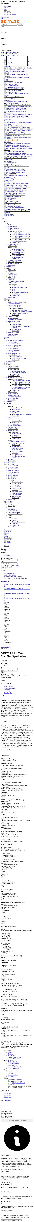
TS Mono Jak (15, 485)
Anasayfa (11, 573)
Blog (5, 9)
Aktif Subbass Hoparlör (18, 371)
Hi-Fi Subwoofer (16, 449)
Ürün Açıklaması (9, 686)
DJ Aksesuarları (19, 97)
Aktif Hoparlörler (21, 169)
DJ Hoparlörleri (19, 89)
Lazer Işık (15, 204)
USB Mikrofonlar (21, 108)
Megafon (14, 179)
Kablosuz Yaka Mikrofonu (19, 310)
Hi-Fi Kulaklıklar (21, 132)
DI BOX (13, 174)
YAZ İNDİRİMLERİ (11, 140)
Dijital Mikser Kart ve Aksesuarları (22, 414)
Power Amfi (15, 422)
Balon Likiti (15, 523)
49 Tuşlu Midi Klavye (18, 254)
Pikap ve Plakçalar (17, 454)
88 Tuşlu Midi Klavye (18, 257)
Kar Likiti (14, 520)
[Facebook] (7, 1093)
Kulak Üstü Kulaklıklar (26, 129)
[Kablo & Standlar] (10, 198)
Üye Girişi (10, 58)
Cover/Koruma (16, 294)
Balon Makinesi (19, 207)
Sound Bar (15, 453)
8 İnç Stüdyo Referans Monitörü (21, 239)
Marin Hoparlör (16, 433)
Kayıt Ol (10, 62)
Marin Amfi (15, 435)
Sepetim (10, 1054)
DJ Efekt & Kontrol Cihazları (16, 281)
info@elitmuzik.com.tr (18, 1083)
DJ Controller (18, 82)
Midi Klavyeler (19, 69)
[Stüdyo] (7, 79)
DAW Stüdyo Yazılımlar (15, 262)
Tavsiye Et (7, 691)
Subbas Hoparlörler (22, 145)
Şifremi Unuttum (15, 565)
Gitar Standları (19, 191)
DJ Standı (14, 291)
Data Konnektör (16, 496)
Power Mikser (16, 411)
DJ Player (14, 84)
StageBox (14, 413)
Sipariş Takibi (12, 1055)
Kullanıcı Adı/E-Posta (7, 558)
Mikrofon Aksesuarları (25, 114)
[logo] (10, 22)
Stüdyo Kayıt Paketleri (25, 68)
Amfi (10, 164)
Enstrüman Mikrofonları (15, 319)
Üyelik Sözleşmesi (13, 1063)
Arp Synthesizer (5, 581)
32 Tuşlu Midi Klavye (18, 250)
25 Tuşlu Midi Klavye (18, 249)
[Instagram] (7, 1097)
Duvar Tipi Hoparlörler (26, 156)
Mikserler (14, 162)
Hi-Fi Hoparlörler (21, 153)
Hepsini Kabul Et (17, 1169)
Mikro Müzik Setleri (17, 448)
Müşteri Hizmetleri (13, 1059)
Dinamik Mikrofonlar (24, 105)
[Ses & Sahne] (8, 180)
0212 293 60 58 (5, 17)
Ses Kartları (11, 225)
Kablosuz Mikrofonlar (25, 106)
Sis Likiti (14, 518)
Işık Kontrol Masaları (24, 209)
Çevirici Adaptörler (17, 482)
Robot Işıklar (17, 203)
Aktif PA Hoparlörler (24, 143)
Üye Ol (10, 1071)
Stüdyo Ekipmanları (10, 575)
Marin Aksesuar (16, 437)
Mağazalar (7, 11)
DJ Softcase (15, 289)
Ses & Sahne (8, 161)
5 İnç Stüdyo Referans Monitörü (21, 236)
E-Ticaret (12, 1120)
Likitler (12, 214)
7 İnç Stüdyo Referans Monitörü (21, 238)
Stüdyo (6, 222)
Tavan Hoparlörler (22, 158)
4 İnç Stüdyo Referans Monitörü (21, 234)
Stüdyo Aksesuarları (23, 77)
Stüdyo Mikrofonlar (13, 226)
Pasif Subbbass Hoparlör (19, 372)
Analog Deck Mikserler (18, 408)
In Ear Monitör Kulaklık (15, 425)
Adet (2, 667)
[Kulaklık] (7, 138)
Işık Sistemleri (8, 199)
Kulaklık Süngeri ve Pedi (19, 358)
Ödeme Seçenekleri (10, 688)
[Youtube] (7, 1095)
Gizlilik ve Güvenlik (14, 1068)
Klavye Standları (20, 193)
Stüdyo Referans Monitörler (16, 230)
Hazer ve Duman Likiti (18, 522)
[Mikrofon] (7, 119)
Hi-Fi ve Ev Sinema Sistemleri (16, 441)
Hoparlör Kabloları (22, 185)
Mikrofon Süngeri (17, 324)
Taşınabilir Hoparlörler (25, 154)
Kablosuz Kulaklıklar (24, 134)
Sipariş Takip (8, 12)
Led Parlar (15, 201)
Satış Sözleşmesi (12, 1065)
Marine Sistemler (21, 172)
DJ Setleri (14, 92)
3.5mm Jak (15, 490)
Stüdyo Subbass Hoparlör (19, 241)
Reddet (20, 1163)
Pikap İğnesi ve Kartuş (18, 456)
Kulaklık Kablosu (17, 356)
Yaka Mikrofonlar (21, 109)
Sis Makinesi (17, 206)
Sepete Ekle (12, 670)
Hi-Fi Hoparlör (16, 445)
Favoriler (10, 1076)
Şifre (2, 561)
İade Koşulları (8, 693)
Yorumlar (7, 689)
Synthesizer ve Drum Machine (13, 576)
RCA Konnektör (16, 488)
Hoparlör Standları (22, 190)
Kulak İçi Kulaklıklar (24, 130)
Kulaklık (6, 121)
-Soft (9, 1120)
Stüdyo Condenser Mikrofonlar (16, 102)
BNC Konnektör (16, 494)
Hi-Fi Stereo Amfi (17, 446)
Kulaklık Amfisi (19, 135)
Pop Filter (14, 327)
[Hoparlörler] (8, 159)
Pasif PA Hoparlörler (24, 146)
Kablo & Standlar (9, 182)
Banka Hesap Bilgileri (14, 1057)
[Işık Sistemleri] (9, 215)
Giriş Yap (3, 549)
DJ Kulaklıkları (19, 87)
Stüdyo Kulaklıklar (13, 228)
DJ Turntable (17, 90)
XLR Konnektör (16, 483)
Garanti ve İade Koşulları (15, 1067)
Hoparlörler (7, 142)
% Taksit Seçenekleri (7, 674)
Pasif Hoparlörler (21, 171)
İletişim (6, 7)
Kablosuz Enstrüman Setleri (20, 313)
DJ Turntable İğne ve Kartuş (20, 292)
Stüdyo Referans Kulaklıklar (16, 340)
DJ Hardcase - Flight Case (19, 287)
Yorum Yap (4, 648)
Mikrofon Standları (22, 118)
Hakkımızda (7, 6)
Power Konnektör (17, 493)
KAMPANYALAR (10, 14)
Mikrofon (7, 100)
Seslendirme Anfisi (17, 421)
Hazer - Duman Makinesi (15, 514)
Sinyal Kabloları (20, 195)
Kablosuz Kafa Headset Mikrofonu (22, 311)
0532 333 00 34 (17, 1081)
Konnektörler (17, 196)
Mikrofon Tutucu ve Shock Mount (21, 326)
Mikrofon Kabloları (22, 116)
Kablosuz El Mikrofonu (18, 308)
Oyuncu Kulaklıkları (24, 127)
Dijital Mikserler (16, 409)
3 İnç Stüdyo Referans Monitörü (21, 233)
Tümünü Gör (15, 242)
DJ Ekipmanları (8, 81)
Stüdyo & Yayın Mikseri (15, 260)
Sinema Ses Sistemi (17, 451)
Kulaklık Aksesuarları (25, 137)
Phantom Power (16, 329)
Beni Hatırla (6, 565)
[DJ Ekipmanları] (9, 98)
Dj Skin (14, 286)
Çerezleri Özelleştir (6, 1169)
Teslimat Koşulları (13, 1062)
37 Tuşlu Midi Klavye (18, 252)
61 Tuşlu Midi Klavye (18, 255)
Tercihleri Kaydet (16, 1220)
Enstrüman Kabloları (24, 187)
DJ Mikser (15, 85)
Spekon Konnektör (17, 491)
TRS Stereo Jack (16, 486)
